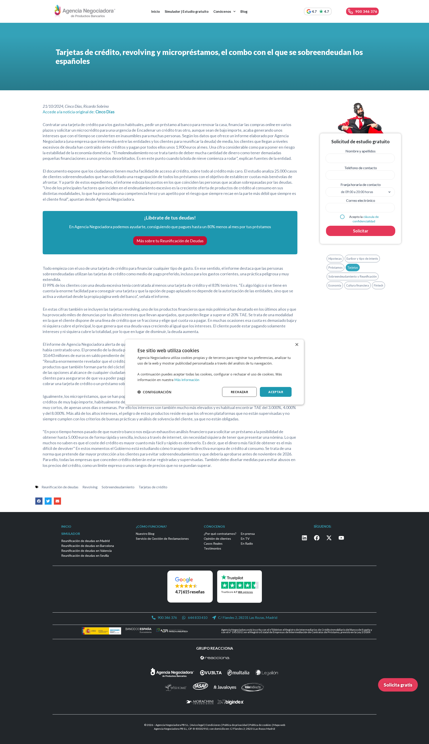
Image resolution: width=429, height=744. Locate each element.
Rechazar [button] (239, 392)
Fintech (378, 285)
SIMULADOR (70, 533)
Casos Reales (213, 543)
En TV (245, 538)
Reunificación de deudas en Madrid (85, 541)
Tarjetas (352, 267)
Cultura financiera (357, 285)
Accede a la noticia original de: (79, 111)
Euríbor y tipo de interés (362, 258)
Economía (334, 285)
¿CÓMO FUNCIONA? (151, 526)
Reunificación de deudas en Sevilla (85, 555)
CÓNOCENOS (214, 526)
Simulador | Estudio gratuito (186, 11)
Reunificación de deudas (60, 487)
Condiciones (213, 725)
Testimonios (212, 548)
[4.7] (309, 11)
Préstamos (335, 267)
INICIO (66, 526)
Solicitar (360, 230)
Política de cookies (260, 725)
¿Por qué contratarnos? (220, 533)
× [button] (296, 344)
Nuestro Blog (145, 533)
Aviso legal (197, 725)
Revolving (90, 487)
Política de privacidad (235, 725)
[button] (38, 501)
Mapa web (279, 725)
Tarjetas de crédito (153, 487)
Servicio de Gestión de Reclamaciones (162, 538)
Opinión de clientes (217, 538)
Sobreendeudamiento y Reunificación (352, 276)
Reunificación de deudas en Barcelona (87, 546)
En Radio (247, 543)
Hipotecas (335, 258)
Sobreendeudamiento (118, 487)
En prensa (248, 533)
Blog (244, 11)
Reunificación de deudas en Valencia (86, 550)
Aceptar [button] (275, 392)
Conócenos (222, 11)
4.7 (314, 11)
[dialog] (214, 372)
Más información (186, 379)
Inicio (155, 11)
